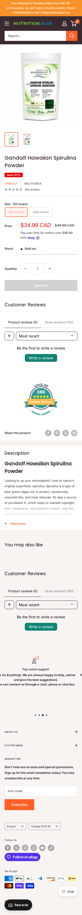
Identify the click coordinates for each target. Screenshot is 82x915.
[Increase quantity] (49, 268)
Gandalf (11, 183)
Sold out (41, 285)
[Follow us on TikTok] (51, 848)
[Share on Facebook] (48, 433)
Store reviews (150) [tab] (59, 322)
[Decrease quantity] (25, 268)
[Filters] (9, 336)
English (11, 826)
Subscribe (19, 805)
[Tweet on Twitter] (65, 433)
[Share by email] (74, 433)
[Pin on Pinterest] (57, 433)
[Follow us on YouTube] (42, 848)
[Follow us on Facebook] (8, 848)
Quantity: (11, 268)
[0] (74, 23)
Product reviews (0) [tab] (23, 322)
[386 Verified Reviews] (41, 418)
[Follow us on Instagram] (34, 848)
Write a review (41, 358)
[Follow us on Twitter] (16, 848)
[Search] (71, 36)
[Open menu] (7, 23)
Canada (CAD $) (41, 826)
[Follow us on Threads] (25, 848)
